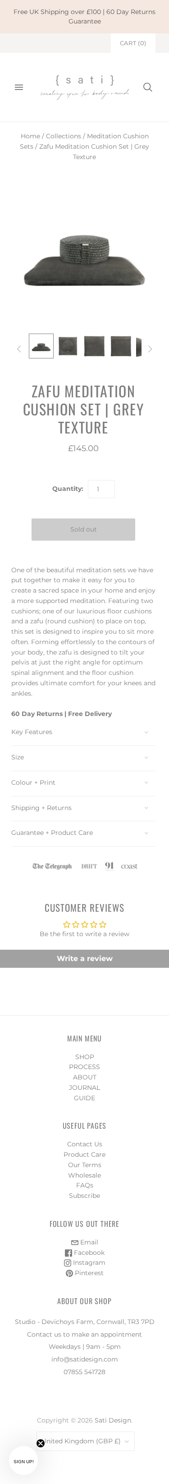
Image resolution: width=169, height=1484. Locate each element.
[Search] (147, 87)
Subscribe (84, 1196)
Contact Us (84, 1144)
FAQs (84, 1185)
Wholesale (84, 1175)
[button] (23, 1460)
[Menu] (19, 87)
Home (30, 136)
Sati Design (113, 1420)
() (133, 43)
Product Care (84, 1154)
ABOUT (84, 1077)
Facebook (88, 1252)
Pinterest (88, 1273)
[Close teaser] (40, 1443)
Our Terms (84, 1165)
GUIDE (84, 1098)
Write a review (85, 958)
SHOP (84, 1057)
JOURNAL (84, 1088)
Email (88, 1242)
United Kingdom (81, 1441)
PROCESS (84, 1067)
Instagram (88, 1262)
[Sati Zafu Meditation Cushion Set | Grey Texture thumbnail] (41, 346)
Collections (63, 136)
